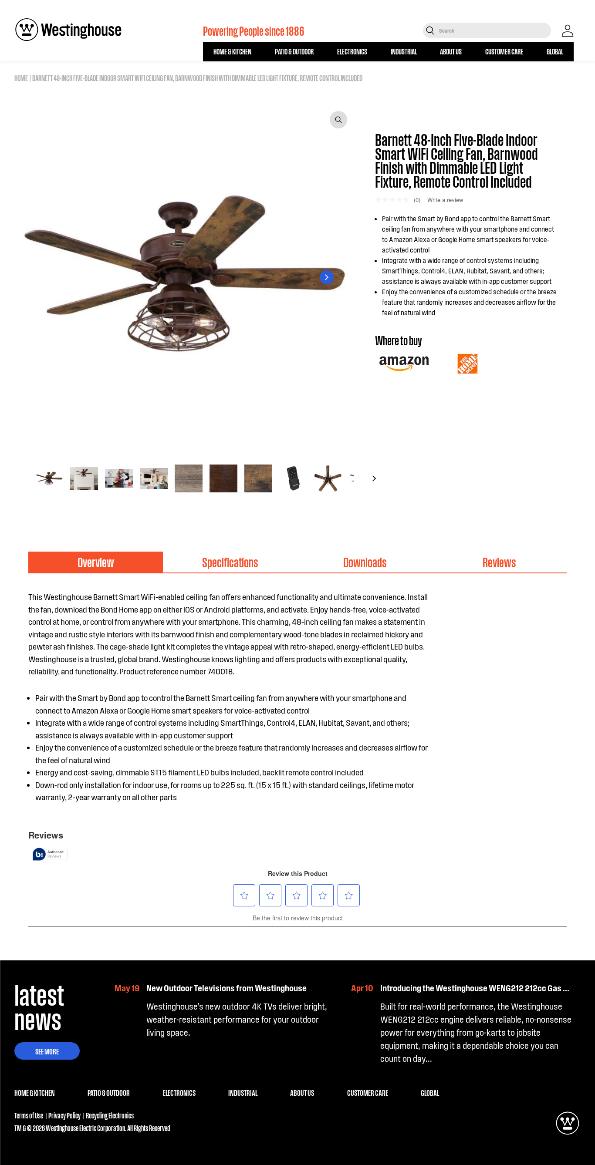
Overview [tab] (96, 561)
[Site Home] (68, 29)
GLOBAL (555, 51)
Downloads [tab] (365, 561)
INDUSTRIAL (404, 51)
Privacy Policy (64, 1115)
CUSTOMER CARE (504, 51)
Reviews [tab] (499, 561)
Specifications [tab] (230, 561)
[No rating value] (394, 199)
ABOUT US (451, 51)
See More (47, 1051)
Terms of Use (28, 1115)
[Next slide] (327, 277)
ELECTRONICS (352, 51)
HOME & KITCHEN (232, 51)
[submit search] (430, 30)
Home (21, 78)
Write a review (445, 199)
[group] (49, 478)
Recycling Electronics (110, 1115)
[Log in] (567, 30)
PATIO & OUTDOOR (294, 51)
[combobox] (494, 30)
